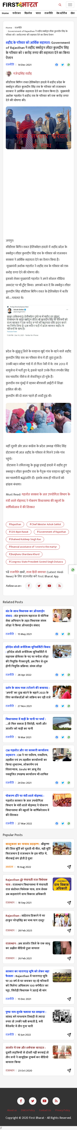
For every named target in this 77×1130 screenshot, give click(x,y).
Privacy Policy (62, 1110)
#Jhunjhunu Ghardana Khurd (24, 554)
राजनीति (48, 13)
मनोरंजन (17, 13)
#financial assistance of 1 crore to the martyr (33, 547)
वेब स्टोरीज (61, 13)
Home (5, 13)
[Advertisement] (38, 191)
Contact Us (45, 1110)
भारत (38, 13)
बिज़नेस (28, 13)
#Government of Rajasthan (51, 532)
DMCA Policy (28, 1110)
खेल (73, 13)
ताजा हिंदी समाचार (36, 572)
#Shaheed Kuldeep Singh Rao (25, 539)
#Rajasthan (15, 524)
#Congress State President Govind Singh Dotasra (36, 562)
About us (12, 1110)
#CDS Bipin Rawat (18, 532)
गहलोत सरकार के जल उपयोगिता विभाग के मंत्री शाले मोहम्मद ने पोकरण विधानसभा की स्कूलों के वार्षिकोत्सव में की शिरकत (38, 501)
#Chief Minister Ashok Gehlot (45, 524)
